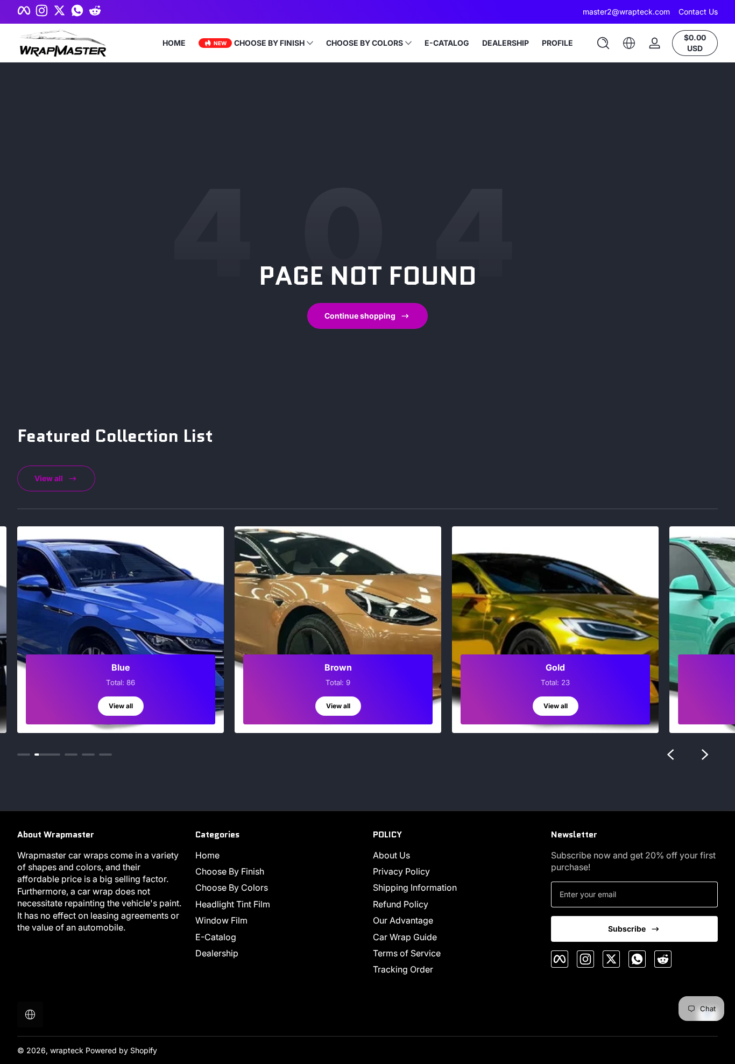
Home (207, 855)
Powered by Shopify (121, 1050)
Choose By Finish (229, 871)
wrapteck (66, 1050)
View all (48, 478)
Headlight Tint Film (232, 904)
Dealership (216, 953)
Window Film (221, 920)
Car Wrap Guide (405, 937)
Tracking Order (403, 969)
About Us (391, 855)
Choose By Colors (231, 887)
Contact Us (698, 11)
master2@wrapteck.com (626, 11)
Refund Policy (400, 904)
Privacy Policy (401, 871)
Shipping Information (415, 887)
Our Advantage (403, 920)
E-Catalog (215, 937)
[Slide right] (705, 754)
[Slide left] (670, 754)
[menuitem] (279, 855)
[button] (603, 43)
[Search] (603, 43)
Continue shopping (359, 315)
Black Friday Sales (360, 11)
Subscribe (627, 928)
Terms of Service (407, 953)
